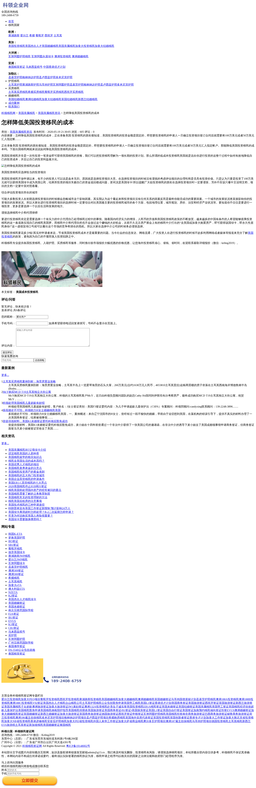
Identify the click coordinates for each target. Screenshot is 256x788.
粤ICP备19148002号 (78, 745)
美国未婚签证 (16, 606)
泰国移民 (65, 724)
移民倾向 (210, 710)
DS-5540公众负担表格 (21, 649)
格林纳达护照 (30, 77)
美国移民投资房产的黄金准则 (26, 471)
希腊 (32, 35)
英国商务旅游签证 (90, 713)
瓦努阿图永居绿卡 (42, 56)
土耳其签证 (22, 724)
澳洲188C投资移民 (21, 702)
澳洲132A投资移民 (95, 706)
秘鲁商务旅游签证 (238, 713)
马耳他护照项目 (202, 721)
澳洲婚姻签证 (242, 710)
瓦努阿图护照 (61, 84)
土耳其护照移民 (92, 702)
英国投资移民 (161, 717)
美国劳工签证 (220, 706)
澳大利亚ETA (16, 588)
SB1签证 (13, 544)
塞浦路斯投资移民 (90, 699)
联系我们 (14, 106)
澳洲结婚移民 (33, 99)
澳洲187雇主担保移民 (179, 721)
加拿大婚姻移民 (128, 699)
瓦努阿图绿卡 (16, 563)
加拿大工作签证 (216, 717)
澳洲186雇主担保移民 (28, 717)
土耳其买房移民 (18, 91)
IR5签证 (13, 541)
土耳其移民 (15, 581)
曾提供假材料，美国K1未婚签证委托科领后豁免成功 (35, 421)
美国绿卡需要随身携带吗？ (25, 519)
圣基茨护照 (15, 77)
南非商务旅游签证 (194, 713)
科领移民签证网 (32, 745)
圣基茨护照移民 (18, 566)
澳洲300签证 (16, 574)
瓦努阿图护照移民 (19, 56)
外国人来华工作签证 (105, 721)
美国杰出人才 (33, 45)
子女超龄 (26, 706)
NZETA (13, 592)
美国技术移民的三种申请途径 (26, 504)
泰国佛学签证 (16, 646)
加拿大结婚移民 (104, 45)
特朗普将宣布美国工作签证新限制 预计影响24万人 (39, 508)
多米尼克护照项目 (53, 717)
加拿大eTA (15, 585)
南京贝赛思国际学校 (20, 610)
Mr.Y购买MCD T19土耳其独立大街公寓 (27, 391)
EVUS (12, 621)
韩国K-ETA (15, 533)
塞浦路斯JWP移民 (19, 555)
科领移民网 (8, 113)
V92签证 (38, 702)
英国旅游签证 (227, 702)
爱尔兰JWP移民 (18, 559)
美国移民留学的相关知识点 (25, 457)
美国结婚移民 (16, 99)
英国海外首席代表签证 (139, 717)
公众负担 (107, 702)
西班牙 (49, 35)
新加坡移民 (36, 724)
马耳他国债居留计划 (183, 699)
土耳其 (58, 35)
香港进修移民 (38, 721)
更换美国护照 (16, 537)
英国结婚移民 (69, 99)
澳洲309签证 (16, 570)
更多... (5, 375)
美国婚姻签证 (16, 602)
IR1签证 (13, 617)
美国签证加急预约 (193, 710)
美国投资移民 (16, 45)
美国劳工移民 (132, 702)
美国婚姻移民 (50, 45)
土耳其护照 (15, 84)
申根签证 (137, 713)
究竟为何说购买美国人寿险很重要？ (30, 515)
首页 (11, 21)
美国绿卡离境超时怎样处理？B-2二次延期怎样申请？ (41, 511)
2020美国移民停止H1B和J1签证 (27, 486)
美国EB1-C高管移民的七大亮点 (27, 482)
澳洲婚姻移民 (80, 56)
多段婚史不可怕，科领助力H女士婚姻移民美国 (32, 410)
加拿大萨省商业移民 (130, 721)
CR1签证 (13, 627)
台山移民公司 (73, 702)
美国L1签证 (148, 702)
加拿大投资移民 (85, 45)
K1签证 (12, 624)
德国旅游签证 (110, 713)
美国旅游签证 (196, 702)
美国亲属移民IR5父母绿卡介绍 (27, 449)
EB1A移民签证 (152, 706)
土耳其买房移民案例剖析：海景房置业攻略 (29, 381)
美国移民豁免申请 (29, 710)
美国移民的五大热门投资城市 (26, 475)
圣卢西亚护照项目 (97, 717)
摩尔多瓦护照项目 (154, 721)
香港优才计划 (163, 702)
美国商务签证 (180, 702)
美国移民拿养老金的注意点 (25, 468)
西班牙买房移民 (74, 91)
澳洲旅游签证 (40, 706)
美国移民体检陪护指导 (54, 710)
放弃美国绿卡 (16, 552)
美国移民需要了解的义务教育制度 (29, 493)
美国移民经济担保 (240, 706)
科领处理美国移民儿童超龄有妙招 (24, 402)
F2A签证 (13, 613)
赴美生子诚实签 (117, 706)
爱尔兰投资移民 (11, 699)
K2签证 (12, 595)
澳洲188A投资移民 (227, 699)
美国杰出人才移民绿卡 (22, 599)
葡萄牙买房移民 (54, 91)
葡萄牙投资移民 (50, 699)
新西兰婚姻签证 (50, 713)
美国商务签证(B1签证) (118, 710)
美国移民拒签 (174, 713)
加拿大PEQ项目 (30, 699)
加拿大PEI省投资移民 (80, 721)
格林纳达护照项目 (75, 717)
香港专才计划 (197, 717)
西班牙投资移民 (69, 699)
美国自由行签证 (172, 710)
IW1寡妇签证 (76, 706)
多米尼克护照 (64, 77)
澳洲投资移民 (62, 56)
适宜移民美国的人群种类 (23, 453)
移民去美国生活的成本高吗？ (26, 460)
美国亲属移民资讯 (49, 113)
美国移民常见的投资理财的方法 (27, 497)
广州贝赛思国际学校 (20, 642)
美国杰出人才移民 (54, 702)
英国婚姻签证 (162, 699)
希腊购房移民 (117, 717)
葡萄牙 (40, 35)
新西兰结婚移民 (88, 99)
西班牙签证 (212, 702)
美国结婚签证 (187, 706)
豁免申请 (118, 702)
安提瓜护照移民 (57, 721)
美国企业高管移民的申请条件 (26, 479)
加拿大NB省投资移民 (17, 721)
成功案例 (14, 102)
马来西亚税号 (34, 66)
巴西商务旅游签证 (216, 713)
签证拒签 (221, 710)
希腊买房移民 (36, 91)
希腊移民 (14, 577)
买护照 (12, 635)
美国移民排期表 (78, 710)
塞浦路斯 (14, 35)
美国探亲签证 (140, 710)
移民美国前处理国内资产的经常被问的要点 (34, 490)
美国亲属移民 (67, 45)
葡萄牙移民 (15, 548)
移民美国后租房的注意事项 (25, 500)
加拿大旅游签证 (58, 706)
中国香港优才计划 (54, 66)
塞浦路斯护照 (30, 84)
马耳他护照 (46, 84)
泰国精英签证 (16, 66)
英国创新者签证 (179, 717)
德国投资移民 (220, 721)
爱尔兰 (24, 35)
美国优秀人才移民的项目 (23, 464)
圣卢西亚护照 (47, 77)
